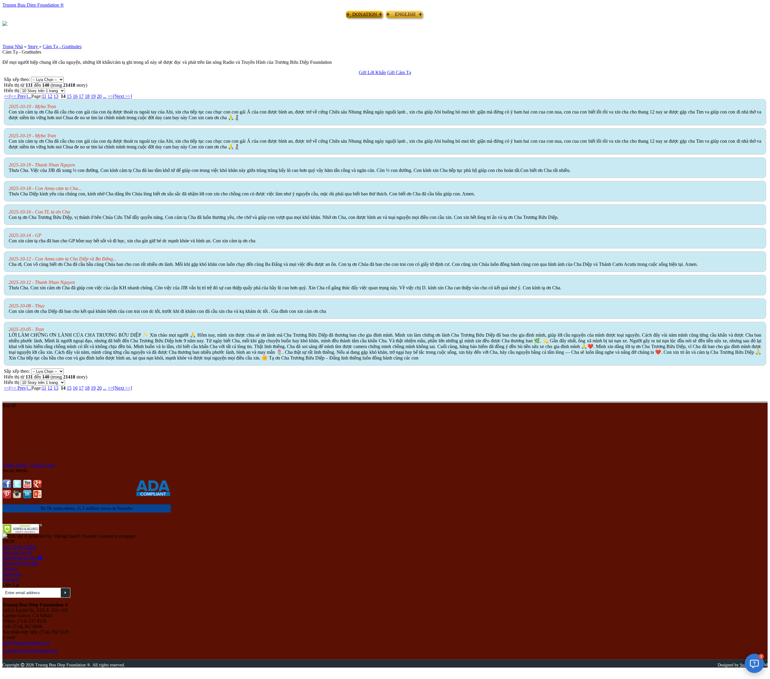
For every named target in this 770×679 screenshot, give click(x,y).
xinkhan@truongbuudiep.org (29, 650)
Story (33, 46)
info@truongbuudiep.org (26, 642)
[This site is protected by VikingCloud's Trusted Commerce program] (68, 536)
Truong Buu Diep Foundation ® (33, 5)
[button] (754, 663)
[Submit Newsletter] (65, 592)
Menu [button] (6, 30)
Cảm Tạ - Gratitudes (62, 46)
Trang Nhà (12, 46)
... (29, 96)
